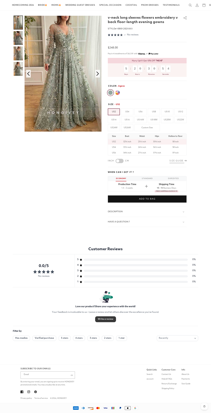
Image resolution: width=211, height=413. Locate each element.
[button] (42, 5)
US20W (167, 120)
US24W (113, 128)
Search (150, 374)
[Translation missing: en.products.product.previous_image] (28, 74)
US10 (167, 112)
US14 (113, 120)
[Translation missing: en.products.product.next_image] (97, 74)
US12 (180, 112)
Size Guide (185, 384)
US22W (180, 120)
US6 (140, 112)
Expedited (173, 178)
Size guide (176, 161)
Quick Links (152, 370)
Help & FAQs (167, 379)
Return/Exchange (169, 384)
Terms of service (41, 398)
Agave (110, 92)
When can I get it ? (121, 172)
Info (183, 370)
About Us (185, 374)
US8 (154, 112)
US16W (140, 120)
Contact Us (166, 374)
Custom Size (147, 128)
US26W (127, 128)
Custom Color (117, 92)
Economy (121, 178)
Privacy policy (26, 398)
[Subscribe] (71, 375)
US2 (114, 112)
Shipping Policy (168, 389)
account (150, 379)
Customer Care (168, 370)
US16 (127, 120)
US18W (153, 120)
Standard (147, 178)
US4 (127, 112)
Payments (185, 379)
